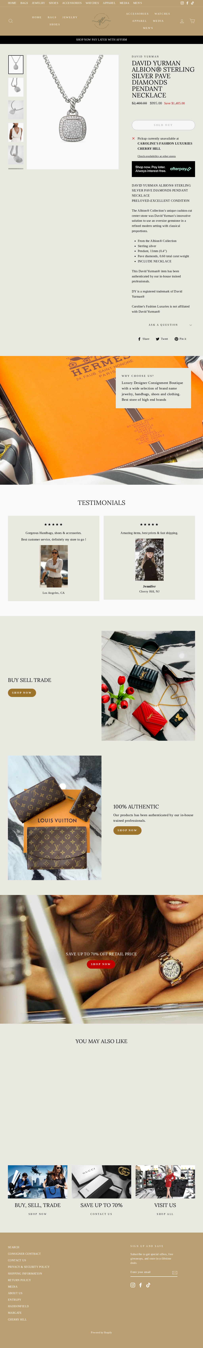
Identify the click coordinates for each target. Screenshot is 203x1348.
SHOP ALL (165, 1214)
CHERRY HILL (17, 1319)
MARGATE (15, 1312)
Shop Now (127, 830)
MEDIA (124, 3)
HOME (12, 3)
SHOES (53, 3)
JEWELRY (38, 3)
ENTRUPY (14, 1299)
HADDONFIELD (18, 1306)
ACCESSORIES (72, 3)
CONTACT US (17, 1260)
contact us (101, 1214)
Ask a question (163, 325)
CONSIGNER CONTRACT (24, 1253)
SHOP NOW (101, 964)
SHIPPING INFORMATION (25, 1273)
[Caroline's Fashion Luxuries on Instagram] (132, 1285)
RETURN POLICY (19, 1280)
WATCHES (92, 3)
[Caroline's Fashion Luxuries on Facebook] (140, 1285)
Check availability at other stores (157, 156)
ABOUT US (15, 1293)
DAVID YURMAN (145, 56)
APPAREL (109, 3)
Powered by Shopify (101, 1332)
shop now (22, 692)
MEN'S (137, 3)
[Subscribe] (174, 1272)
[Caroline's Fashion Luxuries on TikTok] (148, 1285)
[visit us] (165, 1182)
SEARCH (13, 1247)
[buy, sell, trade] (37, 1182)
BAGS (24, 3)
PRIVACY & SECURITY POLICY (29, 1266)
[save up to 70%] (101, 1182)
